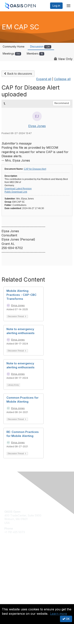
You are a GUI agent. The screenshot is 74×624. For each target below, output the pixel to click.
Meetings (11, 53)
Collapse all (62, 79)
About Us (10, 602)
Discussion (40, 46)
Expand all (43, 79)
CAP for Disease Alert (35, 169)
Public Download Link (16, 192)
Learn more (58, 613)
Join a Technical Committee (21, 568)
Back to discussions (19, 73)
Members (35, 53)
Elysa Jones (37, 126)
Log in (56, 5)
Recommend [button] (61, 103)
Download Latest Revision (18, 188)
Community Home (13, 46)
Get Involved (12, 557)
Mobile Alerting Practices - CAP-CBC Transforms (21, 295)
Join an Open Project (17, 562)
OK (67, 618)
